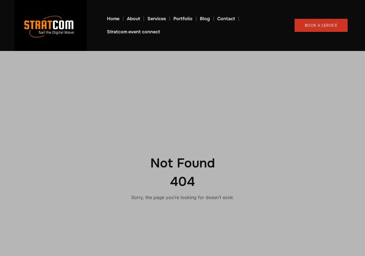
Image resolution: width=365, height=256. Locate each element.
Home (113, 19)
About (133, 19)
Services (156, 19)
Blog (205, 19)
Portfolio (182, 19)
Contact (226, 19)
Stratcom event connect (133, 32)
